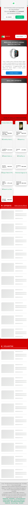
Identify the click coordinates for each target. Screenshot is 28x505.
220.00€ (9, 149)
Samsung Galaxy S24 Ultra (4, 133)
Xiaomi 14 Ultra (4, 199)
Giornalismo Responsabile (17, 501)
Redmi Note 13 (4, 166)
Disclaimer (12, 498)
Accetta (19, 17)
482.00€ (23, 183)
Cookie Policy (6, 501)
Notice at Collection (19, 500)
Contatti (21, 503)
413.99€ (23, 149)
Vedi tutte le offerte (20, 205)
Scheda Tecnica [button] (14, 73)
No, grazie (9, 17)
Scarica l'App (14, 503)
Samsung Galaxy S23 (18, 133)
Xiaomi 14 (18, 150)
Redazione (5, 498)
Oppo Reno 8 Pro (4, 183)
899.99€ (9, 199)
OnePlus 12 (18, 166)
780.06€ (23, 166)
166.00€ (9, 166)
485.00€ (23, 133)
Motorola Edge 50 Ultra (18, 183)
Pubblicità (7, 503)
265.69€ (9, 133)
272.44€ (9, 183)
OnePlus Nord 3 (4, 150)
